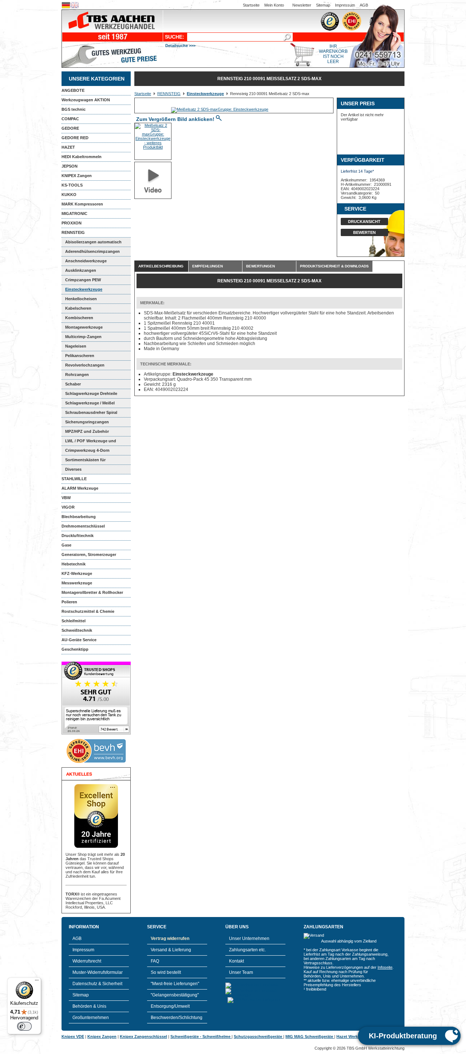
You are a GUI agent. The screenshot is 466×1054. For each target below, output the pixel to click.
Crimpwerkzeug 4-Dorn (87, 450)
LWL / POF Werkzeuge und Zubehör (89, 442)
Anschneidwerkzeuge (86, 261)
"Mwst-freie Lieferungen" (175, 983)
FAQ (155, 961)
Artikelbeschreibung (160, 266)
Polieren (69, 602)
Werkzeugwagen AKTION (86, 100)
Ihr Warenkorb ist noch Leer (333, 54)
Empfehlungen (207, 266)
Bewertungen (260, 266)
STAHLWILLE (74, 479)
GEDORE (70, 128)
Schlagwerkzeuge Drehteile (91, 393)
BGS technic (74, 109)
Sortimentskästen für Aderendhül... (84, 461)
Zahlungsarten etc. (247, 949)
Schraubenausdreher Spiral (91, 412)
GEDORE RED (75, 138)
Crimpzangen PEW (83, 280)
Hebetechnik (74, 564)
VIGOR (68, 507)
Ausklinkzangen (80, 270)
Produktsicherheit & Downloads (334, 266)
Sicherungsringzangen (87, 422)
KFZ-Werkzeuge (77, 573)
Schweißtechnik (77, 630)
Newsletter (301, 5)
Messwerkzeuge (77, 583)
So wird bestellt (166, 972)
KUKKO (69, 194)
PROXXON (72, 223)
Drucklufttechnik (78, 535)
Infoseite (385, 967)
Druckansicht (364, 221)
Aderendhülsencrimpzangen (92, 251)
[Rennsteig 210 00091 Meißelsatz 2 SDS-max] (219, 109)
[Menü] (36, 981)
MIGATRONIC (74, 213)
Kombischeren (79, 318)
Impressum (345, 5)
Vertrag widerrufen (170, 938)
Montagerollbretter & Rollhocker (92, 592)
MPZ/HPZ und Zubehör (87, 431)
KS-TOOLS (72, 185)
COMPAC (70, 119)
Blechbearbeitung (79, 516)
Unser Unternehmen (249, 938)
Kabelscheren (78, 308)
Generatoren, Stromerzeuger (89, 554)
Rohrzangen (77, 374)
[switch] (24, 1026)
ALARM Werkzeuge (80, 488)
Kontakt (236, 961)
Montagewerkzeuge (84, 327)
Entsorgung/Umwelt (170, 1006)
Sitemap (323, 5)
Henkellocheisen (81, 299)
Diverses (73, 469)
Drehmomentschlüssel (83, 526)
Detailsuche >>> (180, 45)
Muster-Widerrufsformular (97, 972)
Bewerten (364, 232)
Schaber (73, 384)
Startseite (251, 5)
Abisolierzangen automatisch (93, 242)
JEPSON (70, 166)
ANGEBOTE (73, 90)
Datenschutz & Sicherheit (97, 983)
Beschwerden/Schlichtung (176, 1017)
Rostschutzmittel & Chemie (88, 611)
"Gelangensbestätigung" (175, 995)
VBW (66, 497)
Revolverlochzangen (84, 365)
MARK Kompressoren (82, 204)
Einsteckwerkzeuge (83, 289)
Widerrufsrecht (86, 961)
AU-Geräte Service (79, 640)
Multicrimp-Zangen (83, 336)
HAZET (68, 147)
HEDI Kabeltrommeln (82, 156)
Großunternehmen (90, 1017)
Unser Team (241, 972)
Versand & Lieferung (171, 949)
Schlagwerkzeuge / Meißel (90, 403)
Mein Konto (274, 5)
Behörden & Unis (89, 1006)
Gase (66, 545)
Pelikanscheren (79, 355)
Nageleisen (75, 346)
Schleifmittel (74, 621)
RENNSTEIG (73, 232)
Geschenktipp (75, 649)
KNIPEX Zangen (77, 175)
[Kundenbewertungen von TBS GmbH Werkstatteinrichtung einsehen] (96, 733)
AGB (364, 5)
